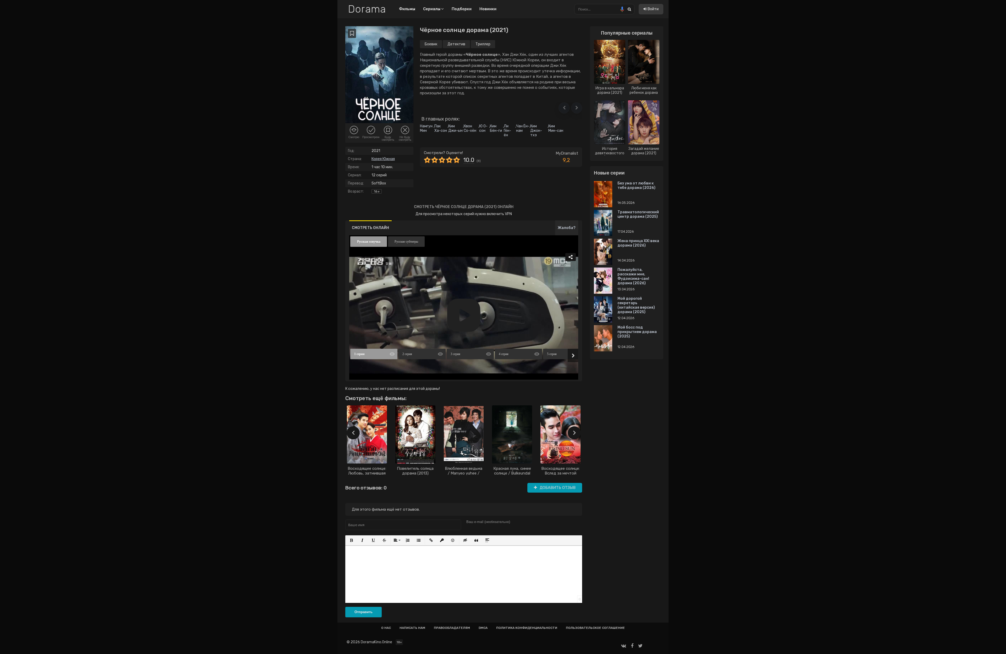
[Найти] (629, 9)
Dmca (483, 628)
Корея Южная (383, 159)
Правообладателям (452, 628)
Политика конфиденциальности (526, 628)
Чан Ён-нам (522, 128)
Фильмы (407, 9)
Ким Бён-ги (496, 128)
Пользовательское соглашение (595, 628)
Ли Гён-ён (507, 130)
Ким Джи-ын (455, 128)
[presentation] (353, 432)
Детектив (456, 44)
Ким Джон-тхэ (536, 130)
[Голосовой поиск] (622, 9)
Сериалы (432, 9)
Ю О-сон (483, 128)
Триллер (482, 44)
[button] (564, 107)
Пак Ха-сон (440, 128)
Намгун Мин (426, 128)
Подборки (462, 9)
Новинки (487, 9)
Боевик (431, 44)
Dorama (367, 9)
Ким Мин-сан (555, 128)
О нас (386, 628)
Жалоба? (567, 228)
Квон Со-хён (470, 128)
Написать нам (412, 628)
